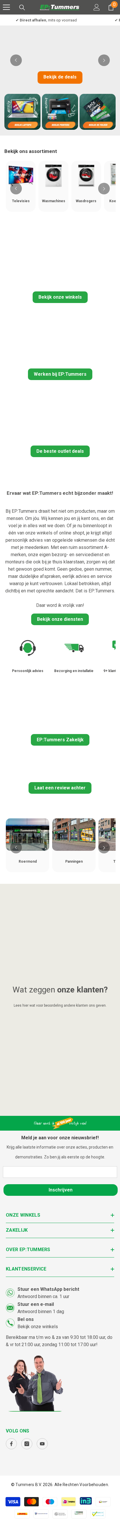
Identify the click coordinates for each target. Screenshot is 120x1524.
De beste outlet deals (60, 451)
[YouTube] (42, 1443)
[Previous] (16, 60)
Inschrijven (61, 1190)
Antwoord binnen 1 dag (40, 1311)
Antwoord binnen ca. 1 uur (43, 1296)
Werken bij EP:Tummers (60, 374)
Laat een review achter (60, 788)
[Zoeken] (22, 7)
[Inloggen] (96, 7)
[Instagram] (26, 1443)
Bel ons (25, 1319)
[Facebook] (11, 1443)
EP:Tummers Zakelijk (60, 739)
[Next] (104, 60)
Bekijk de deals (60, 77)
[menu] (6, 7)
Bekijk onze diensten (60, 619)
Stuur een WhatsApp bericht (48, 1289)
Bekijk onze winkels (60, 297)
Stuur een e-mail (35, 1304)
